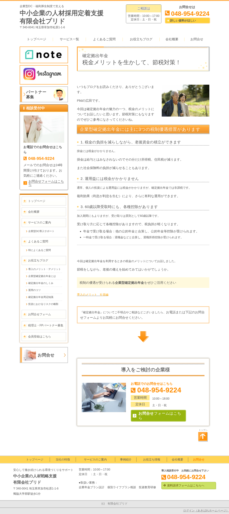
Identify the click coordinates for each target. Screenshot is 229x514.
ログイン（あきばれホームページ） (206, 510)
